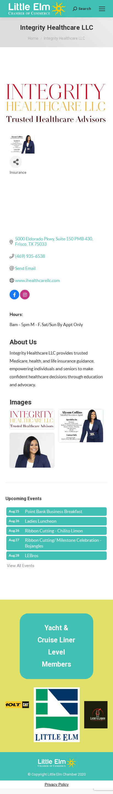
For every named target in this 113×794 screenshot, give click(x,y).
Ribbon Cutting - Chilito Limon (54, 530)
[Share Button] (16, 162)
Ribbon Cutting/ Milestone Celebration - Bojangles (63, 543)
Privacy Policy (57, 784)
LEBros (31, 555)
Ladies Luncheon (40, 521)
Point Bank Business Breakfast (53, 511)
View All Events (20, 565)
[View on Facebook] (14, 297)
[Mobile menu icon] (102, 8)
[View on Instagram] (25, 297)
